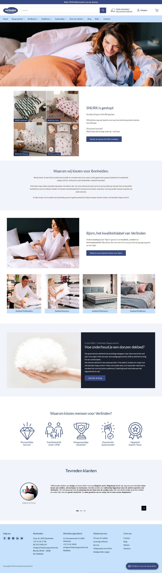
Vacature (127, 548)
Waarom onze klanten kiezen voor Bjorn (106, 253)
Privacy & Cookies (100, 538)
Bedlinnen (32, 19)
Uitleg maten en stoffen (102, 548)
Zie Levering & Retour (124, 11)
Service (96, 545)
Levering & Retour (100, 541)
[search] (60, 10)
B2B (97, 19)
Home (5, 19)
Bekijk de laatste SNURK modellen (104, 139)
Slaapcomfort (17, 19)
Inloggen (143, 10)
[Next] (143, 508)
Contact (107, 19)
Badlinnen (46, 19)
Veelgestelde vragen (101, 552)
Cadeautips (60, 19)
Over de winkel (76, 19)
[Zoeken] (103, 10)
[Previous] (18, 508)
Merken (126, 545)
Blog (89, 19)
